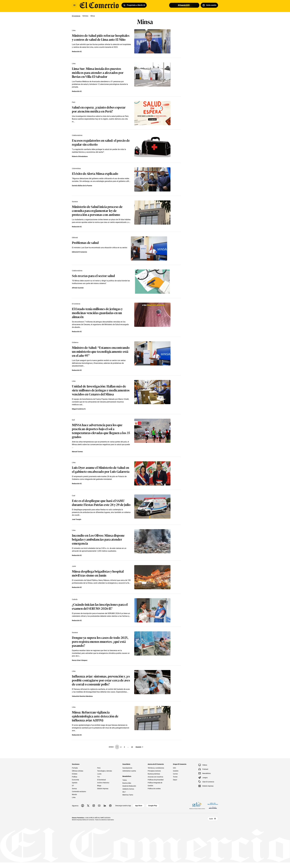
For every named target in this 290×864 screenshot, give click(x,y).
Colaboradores (77, 135)
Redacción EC (77, 51)
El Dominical (101, 780)
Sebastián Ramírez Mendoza (82, 696)
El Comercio (76, 304)
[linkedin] (104, 805)
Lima (73, 30)
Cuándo (74, 599)
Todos (124, 780)
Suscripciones (127, 768)
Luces (99, 774)
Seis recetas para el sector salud (93, 275)
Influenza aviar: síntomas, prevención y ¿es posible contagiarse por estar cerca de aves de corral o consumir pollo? (101, 680)
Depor (175, 780)
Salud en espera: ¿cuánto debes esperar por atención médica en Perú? (99, 109)
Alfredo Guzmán (78, 288)
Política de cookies (154, 788)
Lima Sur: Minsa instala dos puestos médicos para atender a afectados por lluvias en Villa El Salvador (97, 72)
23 (132, 747)
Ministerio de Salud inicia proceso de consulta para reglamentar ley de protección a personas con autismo (97, 210)
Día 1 (124, 792)
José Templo (76, 519)
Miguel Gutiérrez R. (79, 409)
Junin (74, 566)
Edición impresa (102, 788)
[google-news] (110, 805)
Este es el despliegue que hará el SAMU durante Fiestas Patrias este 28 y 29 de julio (101, 502)
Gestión (175, 771)
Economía (75, 780)
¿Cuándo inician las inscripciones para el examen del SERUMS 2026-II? (100, 606)
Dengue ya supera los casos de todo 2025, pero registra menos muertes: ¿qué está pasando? (100, 641)
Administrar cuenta (129, 771)
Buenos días (126, 783)
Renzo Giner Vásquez (79, 660)
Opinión (74, 783)
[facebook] (82, 805)
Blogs (99, 786)
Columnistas (76, 168)
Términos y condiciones (156, 768)
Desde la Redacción (129, 786)
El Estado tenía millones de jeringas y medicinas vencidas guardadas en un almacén (97, 312)
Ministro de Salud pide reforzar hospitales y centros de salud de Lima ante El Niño (100, 37)
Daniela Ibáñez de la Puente (82, 185)
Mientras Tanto (127, 795)
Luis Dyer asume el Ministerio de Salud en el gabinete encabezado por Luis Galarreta (100, 469)
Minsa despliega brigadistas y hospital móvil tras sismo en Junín (98, 573)
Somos (74, 788)
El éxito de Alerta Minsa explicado (95, 173)
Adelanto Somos (128, 789)
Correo (175, 774)
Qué (73, 420)
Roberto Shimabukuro (80, 156)
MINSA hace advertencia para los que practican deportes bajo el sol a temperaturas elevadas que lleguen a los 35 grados (101, 430)
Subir (211, 819)
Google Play (152, 805)
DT (73, 786)
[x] (88, 805)
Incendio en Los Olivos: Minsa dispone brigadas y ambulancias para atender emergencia (98, 539)
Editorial (75, 237)
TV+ (98, 777)
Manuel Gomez (77, 451)
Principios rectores (154, 771)
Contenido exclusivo (79, 791)
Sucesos (75, 201)
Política (74, 777)
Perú (73, 102)
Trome (175, 777)
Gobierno (75, 342)
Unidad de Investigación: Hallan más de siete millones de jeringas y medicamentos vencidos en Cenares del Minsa (101, 390)
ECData (74, 774)
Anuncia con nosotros (155, 777)
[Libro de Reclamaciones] (213, 805)
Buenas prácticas (154, 774)
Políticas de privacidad (155, 780)
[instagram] (93, 805)
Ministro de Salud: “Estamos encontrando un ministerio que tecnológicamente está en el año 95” (101, 351)
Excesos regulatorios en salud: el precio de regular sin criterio (101, 142)
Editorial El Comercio (79, 252)
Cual (73, 495)
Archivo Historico (103, 783)
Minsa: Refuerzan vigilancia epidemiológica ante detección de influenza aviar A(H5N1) (95, 716)
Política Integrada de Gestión (155, 784)
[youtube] (99, 805)
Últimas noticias (77, 771)
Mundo (74, 794)
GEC (174, 768)
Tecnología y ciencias (104, 771)
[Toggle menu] (74, 5)
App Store (138, 805)
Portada (75, 768)
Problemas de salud (85, 242)
